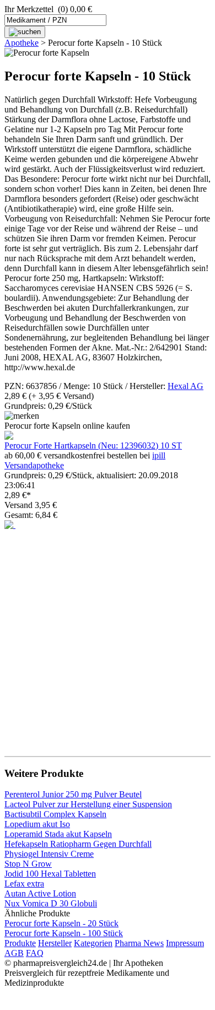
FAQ (35, 953)
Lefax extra (24, 883)
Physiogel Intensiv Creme (49, 853)
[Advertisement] (107, 637)
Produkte (20, 943)
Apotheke (21, 42)
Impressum (185, 943)
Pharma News (139, 943)
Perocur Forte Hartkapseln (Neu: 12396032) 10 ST (93, 445)
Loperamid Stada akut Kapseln (58, 834)
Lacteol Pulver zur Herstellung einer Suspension (88, 804)
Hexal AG (185, 386)
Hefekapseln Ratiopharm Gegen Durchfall (78, 844)
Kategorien (93, 943)
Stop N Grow (28, 863)
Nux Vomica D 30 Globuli (50, 903)
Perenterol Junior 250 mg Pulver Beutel (73, 794)
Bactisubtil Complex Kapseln (55, 814)
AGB (14, 953)
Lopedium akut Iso (37, 824)
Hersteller (55, 943)
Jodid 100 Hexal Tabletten (50, 873)
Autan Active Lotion (40, 893)
